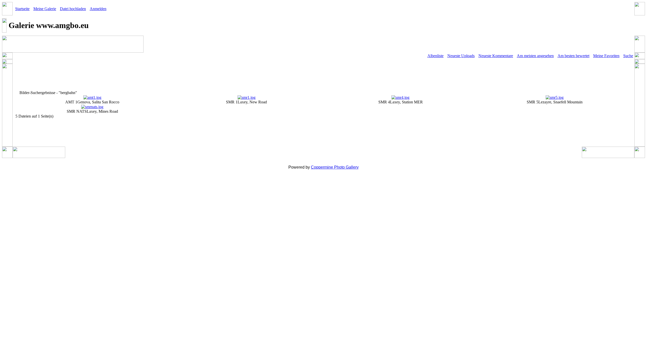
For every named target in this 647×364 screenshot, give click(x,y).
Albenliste (435, 56)
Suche (628, 56)
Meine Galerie (44, 9)
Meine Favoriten (606, 56)
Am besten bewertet (573, 56)
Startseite (22, 9)
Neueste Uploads (461, 56)
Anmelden (98, 9)
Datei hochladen (73, 9)
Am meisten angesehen (535, 56)
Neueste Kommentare (495, 56)
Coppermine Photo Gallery (335, 167)
